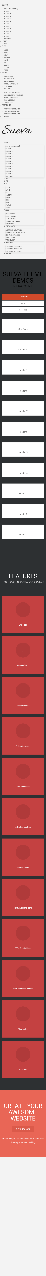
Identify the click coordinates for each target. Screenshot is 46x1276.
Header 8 (7, 29)
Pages (4, 73)
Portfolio (6, 105)
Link (5, 63)
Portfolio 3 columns (12, 111)
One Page (23, 310)
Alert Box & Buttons (12, 93)
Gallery (7, 57)
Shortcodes (7, 89)
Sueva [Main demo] (11, 9)
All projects (23, 297)
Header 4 (7, 19)
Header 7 (7, 26)
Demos (5, 5)
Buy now (5, 116)
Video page (8, 86)
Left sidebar (8, 76)
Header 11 (8, 36)
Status (6, 68)
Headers (23, 303)
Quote (6, 65)
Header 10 (8, 34)
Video (6, 70)
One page (7, 39)
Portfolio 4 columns (12, 114)
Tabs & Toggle (9, 100)
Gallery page (9, 81)
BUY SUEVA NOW (23, 1129)
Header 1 (7, 11)
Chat (5, 55)
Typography (8, 102)
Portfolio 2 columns (12, 109)
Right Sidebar (9, 79)
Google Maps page (11, 84)
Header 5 (7, 21)
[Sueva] (17, 129)
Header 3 (7, 16)
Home (4, 41)
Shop (4, 44)
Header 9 (7, 31)
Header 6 (7, 24)
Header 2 (7, 14)
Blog (4, 46)
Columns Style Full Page (13, 95)
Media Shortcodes (11, 98)
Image (6, 60)
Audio (6, 52)
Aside (6, 50)
